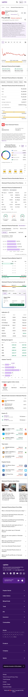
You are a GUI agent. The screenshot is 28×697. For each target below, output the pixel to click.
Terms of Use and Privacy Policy (10, 677)
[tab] (9, 82)
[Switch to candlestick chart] (25, 42)
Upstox (14, 691)
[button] (23, 145)
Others (15, 636)
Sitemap (5, 674)
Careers (5, 681)
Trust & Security (6, 679)
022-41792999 (8, 569)
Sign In (21, 2)
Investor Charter (6, 684)
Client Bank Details (7, 686)
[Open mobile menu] (25, 2)
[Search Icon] (17, 2)
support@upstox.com (19, 569)
